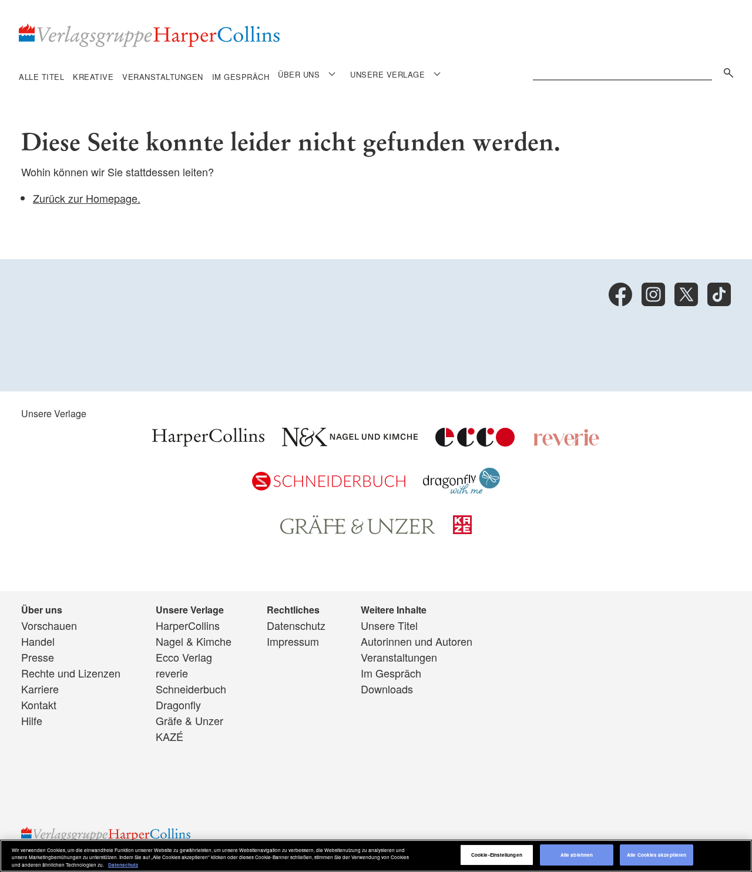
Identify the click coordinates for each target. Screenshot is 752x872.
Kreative (93, 77)
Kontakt (38, 704)
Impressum (293, 641)
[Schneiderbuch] (328, 486)
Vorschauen (49, 625)
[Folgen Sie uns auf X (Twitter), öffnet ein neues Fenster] (686, 294)
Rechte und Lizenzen (70, 672)
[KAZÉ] (462, 529)
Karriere (40, 688)
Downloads (387, 688)
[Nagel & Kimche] (350, 442)
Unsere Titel (389, 625)
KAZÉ (169, 736)
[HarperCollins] (208, 442)
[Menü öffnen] (332, 74)
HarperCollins (188, 625)
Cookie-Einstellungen (496, 855)
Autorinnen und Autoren (416, 641)
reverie (172, 672)
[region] (376, 856)
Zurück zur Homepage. (86, 198)
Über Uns (299, 74)
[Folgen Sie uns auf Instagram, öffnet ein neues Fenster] (653, 294)
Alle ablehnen (576, 855)
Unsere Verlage (387, 74)
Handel (38, 641)
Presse (37, 657)
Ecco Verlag (184, 657)
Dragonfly (178, 704)
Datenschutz (296, 625)
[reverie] (566, 442)
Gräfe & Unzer (189, 720)
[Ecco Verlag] (475, 442)
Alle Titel (41, 77)
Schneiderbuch (191, 688)
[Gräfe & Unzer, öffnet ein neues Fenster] (357, 530)
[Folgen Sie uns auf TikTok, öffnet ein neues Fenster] (719, 294)
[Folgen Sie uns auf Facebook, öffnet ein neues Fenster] (620, 294)
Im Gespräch (241, 77)
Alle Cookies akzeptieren (656, 855)
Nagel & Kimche (193, 641)
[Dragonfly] (461, 489)
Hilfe (31, 720)
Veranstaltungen (162, 77)
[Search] (725, 71)
